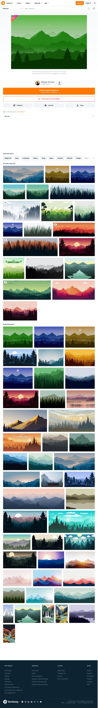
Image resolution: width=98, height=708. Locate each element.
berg (16, 158)
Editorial (37, 3)
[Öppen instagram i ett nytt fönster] (25, 702)
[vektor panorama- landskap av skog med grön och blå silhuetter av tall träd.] (72, 522)
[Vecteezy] (3, 3)
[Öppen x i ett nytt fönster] (37, 702)
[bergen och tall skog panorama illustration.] (55, 442)
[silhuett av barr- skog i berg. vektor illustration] (52, 399)
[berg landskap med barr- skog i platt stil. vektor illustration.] (14, 595)
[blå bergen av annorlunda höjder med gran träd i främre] (52, 479)
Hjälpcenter (61, 670)
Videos (27, 3)
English (88, 670)
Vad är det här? (21, 112)
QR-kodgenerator (9, 693)
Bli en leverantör (62, 679)
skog (43, 158)
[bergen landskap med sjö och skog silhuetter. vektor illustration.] (80, 499)
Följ (59, 84)
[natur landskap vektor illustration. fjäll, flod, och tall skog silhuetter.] (80, 268)
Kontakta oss (61, 673)
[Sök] (87, 8)
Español (88, 673)
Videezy (6, 676)
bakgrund (8, 158)
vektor (35, 158)
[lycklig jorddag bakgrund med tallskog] (13, 268)
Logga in (86, 3)
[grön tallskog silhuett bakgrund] (57, 211)
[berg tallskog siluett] (14, 191)
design (78, 158)
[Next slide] (90, 158)
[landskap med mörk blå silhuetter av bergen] (79, 542)
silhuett (69, 158)
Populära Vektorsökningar (40, 679)
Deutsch (88, 679)
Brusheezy (7, 670)
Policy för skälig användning (84, 702)
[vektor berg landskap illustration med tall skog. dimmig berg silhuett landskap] (21, 479)
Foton (19, 3)
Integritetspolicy (69, 702)
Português (89, 676)
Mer (46, 3)
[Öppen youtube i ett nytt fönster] (41, 702)
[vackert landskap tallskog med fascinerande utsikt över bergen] (73, 290)
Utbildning (7, 682)
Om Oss (59, 676)
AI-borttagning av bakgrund (13, 690)
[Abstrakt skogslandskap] (85, 211)
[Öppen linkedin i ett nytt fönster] (28, 702)
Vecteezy (7, 673)
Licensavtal (35, 670)
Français (88, 682)
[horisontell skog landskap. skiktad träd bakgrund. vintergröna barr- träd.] (37, 230)
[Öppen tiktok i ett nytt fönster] (34, 702)
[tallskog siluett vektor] (38, 191)
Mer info (7, 116)
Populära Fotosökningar (39, 682)
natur (51, 158)
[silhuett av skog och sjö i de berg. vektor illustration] (82, 614)
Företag (6, 679)
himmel (60, 158)
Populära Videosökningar (40, 684)
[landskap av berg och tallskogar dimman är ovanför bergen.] (21, 211)
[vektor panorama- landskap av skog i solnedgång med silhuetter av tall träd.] (72, 421)
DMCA (34, 673)
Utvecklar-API (8, 684)
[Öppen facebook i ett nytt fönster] (22, 702)
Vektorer (9, 3)
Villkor (61, 702)
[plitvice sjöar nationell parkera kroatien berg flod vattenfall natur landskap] (48, 614)
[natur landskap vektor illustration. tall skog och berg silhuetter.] (12, 230)
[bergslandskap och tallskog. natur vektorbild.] (27, 290)
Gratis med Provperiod (48, 91)
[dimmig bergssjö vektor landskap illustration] (81, 399)
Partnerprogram (37, 676)
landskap (26, 158)
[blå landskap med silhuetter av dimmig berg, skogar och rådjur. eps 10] (50, 357)
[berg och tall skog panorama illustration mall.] (49, 378)
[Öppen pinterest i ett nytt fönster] (31, 702)
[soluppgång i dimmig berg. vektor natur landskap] (16, 542)
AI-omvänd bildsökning (11, 687)
